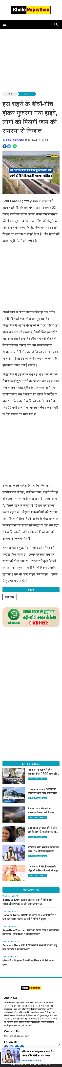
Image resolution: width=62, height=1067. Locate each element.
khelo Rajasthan (14, 139)
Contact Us (12, 1031)
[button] (4, 24)
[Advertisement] (31, 60)
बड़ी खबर (25, 94)
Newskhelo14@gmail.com (16, 1036)
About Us (10, 998)
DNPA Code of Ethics (20, 1064)
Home (9, 94)
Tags (31, 589)
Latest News (31, 763)
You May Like (31, 890)
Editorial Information (41, 1064)
